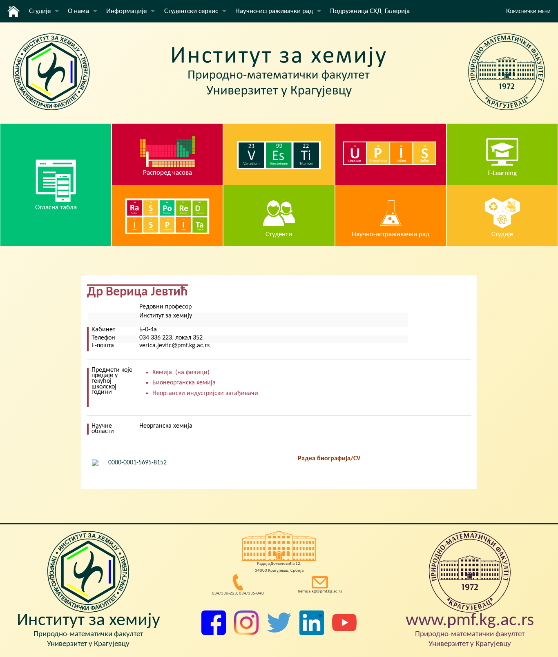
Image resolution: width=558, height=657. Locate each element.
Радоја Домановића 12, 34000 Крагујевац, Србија (279, 567)
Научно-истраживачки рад (274, 11)
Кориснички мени (528, 11)
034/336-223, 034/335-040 (238, 593)
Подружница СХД (356, 11)
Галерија (397, 11)
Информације (126, 11)
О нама (78, 11)
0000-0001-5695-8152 (137, 462)
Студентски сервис (191, 11)
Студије (40, 11)
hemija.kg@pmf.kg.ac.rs (320, 591)
